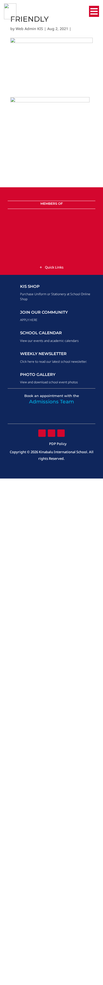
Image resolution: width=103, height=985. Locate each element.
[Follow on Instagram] (61, 433)
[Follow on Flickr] (51, 433)
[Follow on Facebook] (42, 433)
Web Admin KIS (29, 28)
